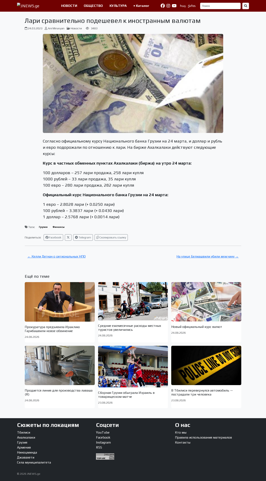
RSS (99, 447)
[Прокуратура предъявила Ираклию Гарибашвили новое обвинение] (60, 302)
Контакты (182, 442)
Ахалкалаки (26, 437)
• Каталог (141, 6)
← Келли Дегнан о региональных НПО (56, 256)
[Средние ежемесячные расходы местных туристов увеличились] (133, 301)
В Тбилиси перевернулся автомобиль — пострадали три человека (202, 392)
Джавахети (25, 457)
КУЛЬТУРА (118, 6)
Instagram (103, 442)
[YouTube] (174, 6)
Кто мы (180, 432)
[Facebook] (163, 6)
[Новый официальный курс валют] (206, 302)
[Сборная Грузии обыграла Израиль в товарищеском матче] (133, 366)
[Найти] (245, 6)
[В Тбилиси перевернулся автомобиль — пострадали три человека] (206, 365)
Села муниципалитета (34, 462)
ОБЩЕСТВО (93, 6)
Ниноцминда (27, 452)
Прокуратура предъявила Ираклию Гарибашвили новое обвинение (52, 329)
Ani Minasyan (56, 28)
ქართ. (192, 5)
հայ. (183, 5)
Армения (24, 447)
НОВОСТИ (69, 6)
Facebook (54, 237)
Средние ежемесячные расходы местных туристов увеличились (129, 328)
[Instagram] (168, 6)
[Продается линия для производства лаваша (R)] (60, 365)
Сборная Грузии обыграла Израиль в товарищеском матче (126, 395)
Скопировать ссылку (112, 237)
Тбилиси (23, 432)
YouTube (103, 432)
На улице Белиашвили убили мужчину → (207, 256)
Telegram (84, 237)
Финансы (59, 227)
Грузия (43, 227)
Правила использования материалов (203, 437)
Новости (76, 28)
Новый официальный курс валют (196, 327)
